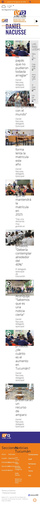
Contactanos (33, 454)
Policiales (11, 454)
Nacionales (6, 466)
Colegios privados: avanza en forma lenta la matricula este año (22, 149)
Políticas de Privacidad (9, 493)
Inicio (4, 454)
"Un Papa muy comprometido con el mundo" (26, 104)
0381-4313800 (6, 501)
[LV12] (6, 438)
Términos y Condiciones (8, 490)
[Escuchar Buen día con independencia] (37, 21)
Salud (10, 470)
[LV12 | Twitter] (35, 435)
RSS (29, 475)
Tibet (17, 464)
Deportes (11, 458)
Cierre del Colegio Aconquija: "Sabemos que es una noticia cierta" (23, 300)
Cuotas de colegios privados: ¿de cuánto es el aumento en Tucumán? (23, 351)
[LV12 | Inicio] (38, 447)
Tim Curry (17, 459)
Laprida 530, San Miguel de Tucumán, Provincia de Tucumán (14, 498)
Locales (4, 458)
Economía (5, 470)
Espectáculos (13, 462)
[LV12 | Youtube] (35, 440)
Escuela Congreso (18, 468)
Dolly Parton (17, 474)
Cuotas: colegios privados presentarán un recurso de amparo (24, 402)
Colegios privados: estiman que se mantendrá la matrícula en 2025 (23, 199)
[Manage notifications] (35, 500)
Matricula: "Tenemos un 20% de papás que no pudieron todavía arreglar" (23, 60)
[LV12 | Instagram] (31, 440)
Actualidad (6, 462)
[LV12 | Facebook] (31, 435)
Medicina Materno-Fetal (18, 481)
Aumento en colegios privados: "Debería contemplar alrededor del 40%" (24, 249)
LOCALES (18, 41)
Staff (30, 459)
